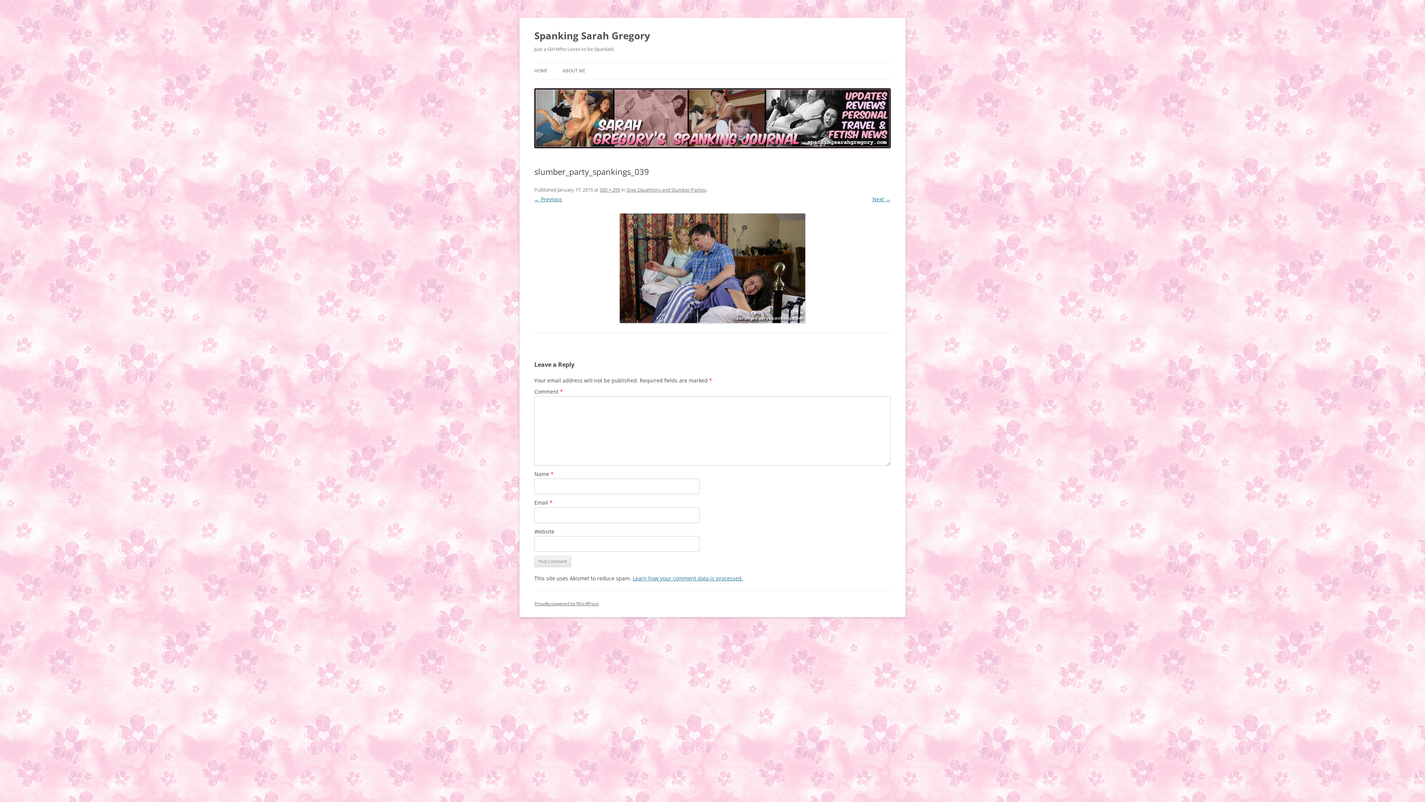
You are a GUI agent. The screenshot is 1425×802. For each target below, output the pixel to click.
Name (544, 473)
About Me (574, 71)
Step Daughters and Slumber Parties (666, 189)
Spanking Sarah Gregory (592, 35)
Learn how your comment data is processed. (688, 578)
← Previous (548, 199)
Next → (881, 199)
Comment (548, 391)
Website (544, 531)
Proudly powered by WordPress (566, 603)
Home (541, 71)
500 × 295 (610, 189)
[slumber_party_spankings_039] (712, 268)
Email (543, 502)
